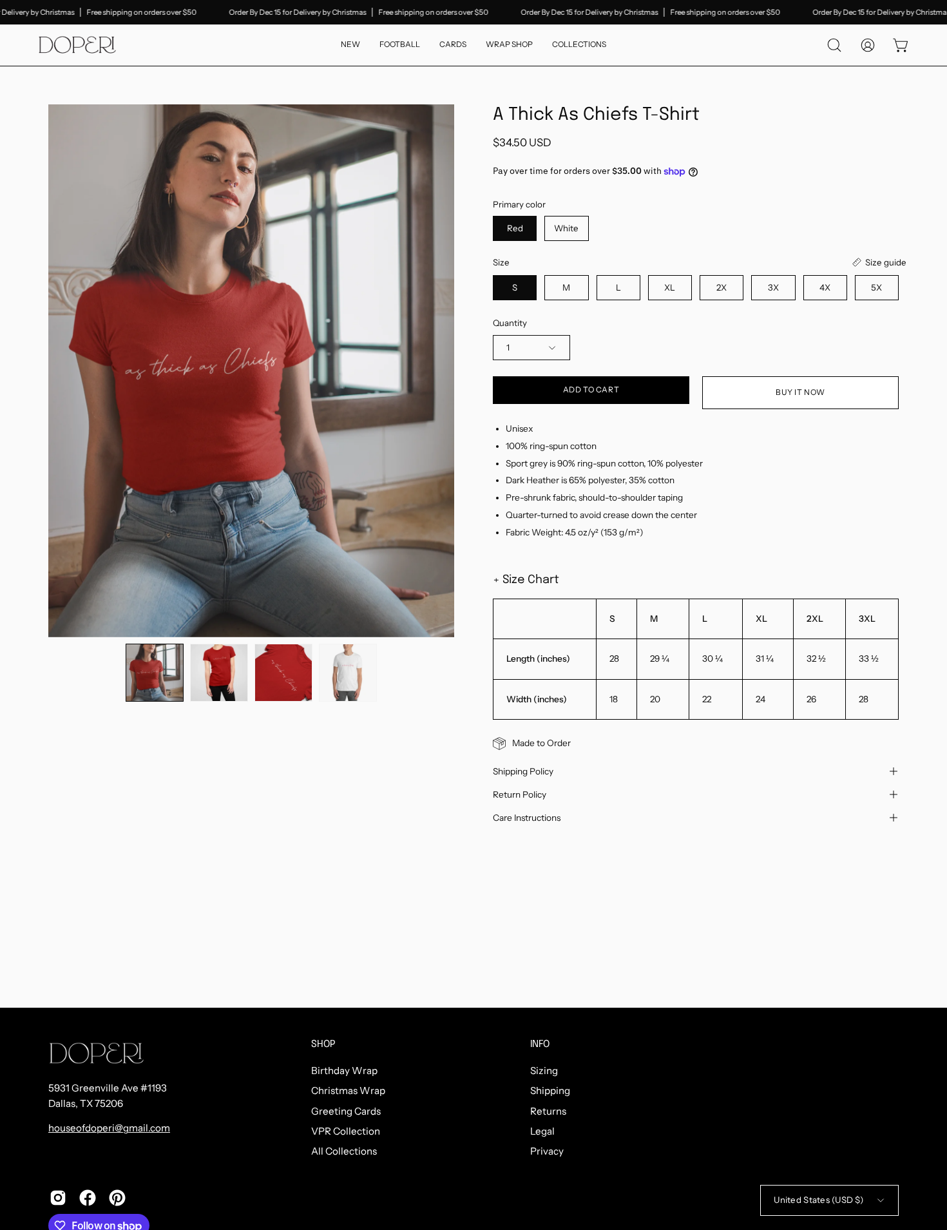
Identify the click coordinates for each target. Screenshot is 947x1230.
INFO (540, 1044)
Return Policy (519, 794)
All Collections (344, 1152)
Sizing (544, 1070)
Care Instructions (526, 817)
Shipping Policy (523, 771)
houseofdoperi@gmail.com (109, 1128)
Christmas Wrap (348, 1091)
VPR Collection (345, 1131)
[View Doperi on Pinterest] (117, 1197)
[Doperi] (77, 45)
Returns (548, 1111)
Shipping (550, 1091)
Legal (542, 1131)
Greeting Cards (346, 1111)
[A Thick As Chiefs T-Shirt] (155, 673)
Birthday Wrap (344, 1070)
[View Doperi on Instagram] (58, 1197)
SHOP (323, 1044)
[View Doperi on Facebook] (87, 1197)
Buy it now (800, 392)
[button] (579, 45)
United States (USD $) (818, 1200)
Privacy (547, 1152)
